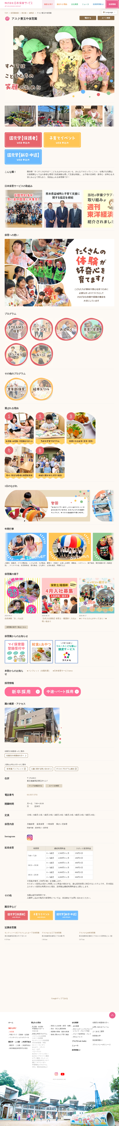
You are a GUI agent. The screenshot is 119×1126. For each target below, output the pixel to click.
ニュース (75, 1045)
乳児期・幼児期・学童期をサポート (38, 1028)
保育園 (11, 1032)
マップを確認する (35, 786)
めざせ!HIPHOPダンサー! (40, 1060)
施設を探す (12, 1028)
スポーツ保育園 (37, 1038)
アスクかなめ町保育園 (87, 933)
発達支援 (35, 1031)
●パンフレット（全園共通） (38, 671)
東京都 (23, 13)
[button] (59, 63)
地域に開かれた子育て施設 (60, 1034)
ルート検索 (106, 18)
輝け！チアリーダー (39, 1062)
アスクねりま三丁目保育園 (51, 933)
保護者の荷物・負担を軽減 (60, 1031)
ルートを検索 (54, 786)
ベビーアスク (36, 1051)
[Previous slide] (9, 272)
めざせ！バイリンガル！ (40, 1054)
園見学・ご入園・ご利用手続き (19, 1042)
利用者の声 (97, 1036)
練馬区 (31, 13)
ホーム (10, 1022)
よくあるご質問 (98, 1031)
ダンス (42, 1047)
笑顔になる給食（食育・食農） (61, 1026)
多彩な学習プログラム (39, 1034)
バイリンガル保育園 (39, 1036)
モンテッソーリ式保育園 (40, 1040)
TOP (6, 13)
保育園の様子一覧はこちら (16, 627)
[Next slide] (109, 272)
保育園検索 (15, 13)
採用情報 (75, 1050)
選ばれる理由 (36, 1022)
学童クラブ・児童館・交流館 (19, 1034)
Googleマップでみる (59, 998)
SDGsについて (78, 1037)
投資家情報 (97, 1040)
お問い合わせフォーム (101, 1027)
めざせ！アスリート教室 (40, 1056)
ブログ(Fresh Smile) (79, 1041)
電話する (88, 18)
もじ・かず (36, 1049)
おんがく (35, 1047)
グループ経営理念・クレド (82, 1034)
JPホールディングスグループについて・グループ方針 (83, 1030)
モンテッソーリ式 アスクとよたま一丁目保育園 (22, 933)
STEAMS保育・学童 (39, 1043)
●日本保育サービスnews (63, 671)
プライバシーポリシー (101, 1045)
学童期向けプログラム (39, 1065)
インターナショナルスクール (19, 1037)
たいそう (42, 1045)
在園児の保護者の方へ (101, 1022)
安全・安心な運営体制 (58, 1029)
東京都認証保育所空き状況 (18, 1048)
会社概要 (75, 1022)
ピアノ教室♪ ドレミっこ (40, 1058)
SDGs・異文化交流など (40, 1067)
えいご (34, 1045)
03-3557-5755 (32, 795)
